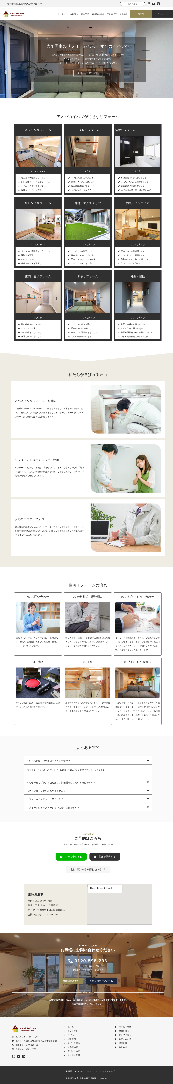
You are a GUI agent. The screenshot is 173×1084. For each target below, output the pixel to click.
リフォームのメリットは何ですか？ (45, 799)
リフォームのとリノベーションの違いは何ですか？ (53, 807)
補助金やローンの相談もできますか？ (46, 791)
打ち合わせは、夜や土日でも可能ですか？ (48, 761)
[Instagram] (148, 3)
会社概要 (123, 14)
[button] (88, 760)
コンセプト (62, 14)
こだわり (74, 14)
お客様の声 (112, 14)
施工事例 (85, 14)
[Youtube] (153, 3)
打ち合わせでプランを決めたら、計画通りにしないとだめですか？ (61, 782)
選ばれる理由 (98, 14)
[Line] (158, 3)
